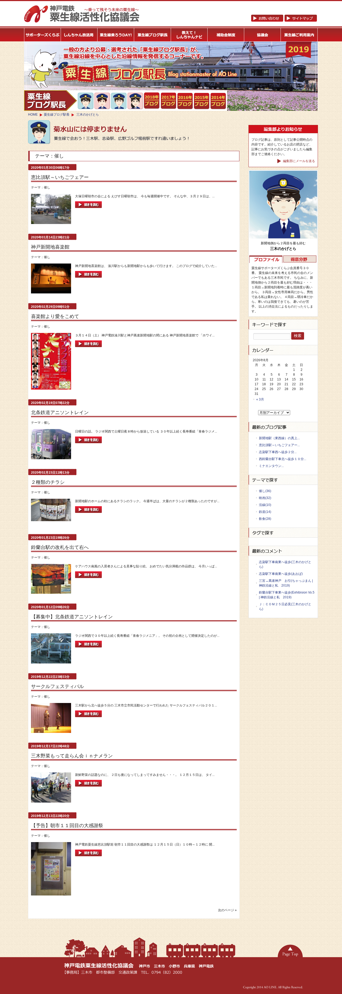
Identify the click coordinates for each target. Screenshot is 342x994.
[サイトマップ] (284, 20)
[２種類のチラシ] (88, 514)
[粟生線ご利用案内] (299, 34)
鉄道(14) (265, 512)
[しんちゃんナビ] (189, 34)
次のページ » (227, 910)
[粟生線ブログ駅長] (152, 34)
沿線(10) (265, 505)
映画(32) (265, 498)
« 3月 (260, 399)
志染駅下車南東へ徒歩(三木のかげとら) (285, 564)
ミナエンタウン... (271, 466)
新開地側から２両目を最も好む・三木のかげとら (86, 100)
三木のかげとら (87, 114)
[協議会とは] (262, 34)
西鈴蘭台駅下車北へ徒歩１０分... (282, 459)
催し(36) (265, 491)
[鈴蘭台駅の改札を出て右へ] (88, 580)
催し (47, 187)
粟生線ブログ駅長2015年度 (202, 101)
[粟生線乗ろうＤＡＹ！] (116, 34)
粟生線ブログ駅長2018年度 (152, 100)
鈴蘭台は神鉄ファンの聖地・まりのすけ (135, 100)
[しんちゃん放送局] (79, 34)
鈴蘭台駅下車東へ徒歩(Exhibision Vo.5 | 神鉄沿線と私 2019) (286, 595)
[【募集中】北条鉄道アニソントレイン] (88, 649)
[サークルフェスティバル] (88, 719)
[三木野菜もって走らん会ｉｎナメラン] (88, 788)
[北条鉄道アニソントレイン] (88, 445)
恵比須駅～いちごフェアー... (279, 445)
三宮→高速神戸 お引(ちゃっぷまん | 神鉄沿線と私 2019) (286, 583)
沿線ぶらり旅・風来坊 (119, 101)
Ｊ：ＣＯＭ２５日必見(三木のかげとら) (285, 606)
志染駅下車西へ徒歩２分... (278, 452)
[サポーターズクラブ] (42, 34)
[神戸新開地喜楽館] (88, 279)
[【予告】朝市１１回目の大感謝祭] (88, 858)
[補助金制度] (226, 34)
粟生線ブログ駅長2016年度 (185, 101)
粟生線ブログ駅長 (56, 114)
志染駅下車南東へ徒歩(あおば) (281, 574)
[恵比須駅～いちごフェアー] (88, 209)
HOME (33, 114)
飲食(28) (265, 519)
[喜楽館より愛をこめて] (88, 349)
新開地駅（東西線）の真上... (279, 438)
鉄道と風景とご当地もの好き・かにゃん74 (102, 100)
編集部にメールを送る (298, 161)
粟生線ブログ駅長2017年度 (169, 100)
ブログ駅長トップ (50, 100)
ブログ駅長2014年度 (218, 101)
